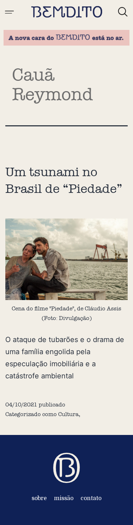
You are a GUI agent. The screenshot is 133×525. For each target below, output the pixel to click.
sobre (39, 498)
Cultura (68, 414)
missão (63, 498)
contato (91, 498)
